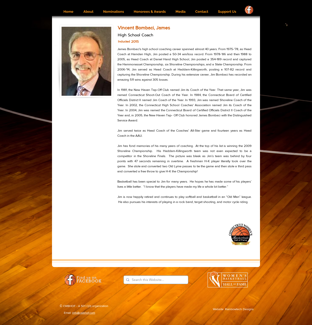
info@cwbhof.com (83, 312)
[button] (88, 9)
